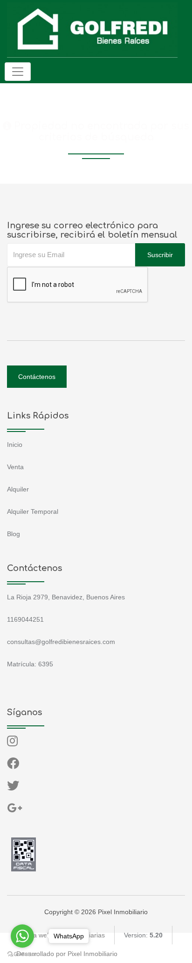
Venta (15, 467)
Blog (13, 534)
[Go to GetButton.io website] (22, 953)
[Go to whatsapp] (22, 936)
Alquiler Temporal (32, 511)
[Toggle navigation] (18, 71)
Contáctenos (36, 376)
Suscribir (160, 255)
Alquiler (18, 489)
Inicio (14, 444)
